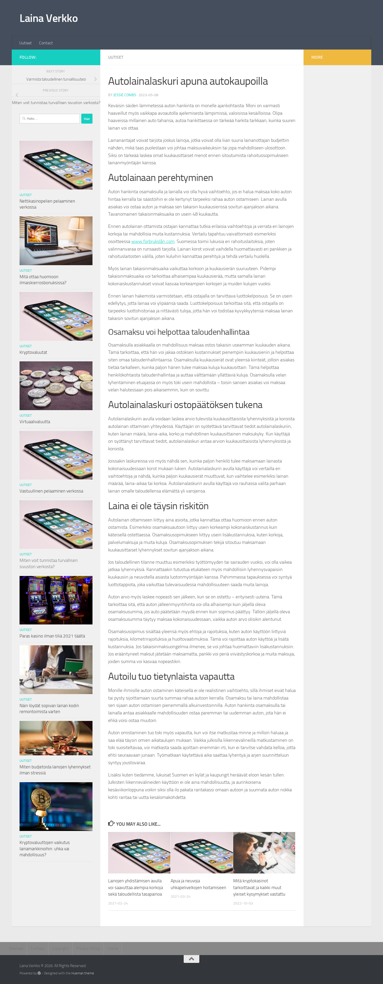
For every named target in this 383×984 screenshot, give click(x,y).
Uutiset (25, 42)
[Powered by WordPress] (39, 973)
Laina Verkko (49, 18)
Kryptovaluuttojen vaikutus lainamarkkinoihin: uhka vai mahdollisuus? (45, 848)
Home (113, 948)
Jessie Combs (124, 95)
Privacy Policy (88, 948)
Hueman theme (82, 973)
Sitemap (16, 948)
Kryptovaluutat (33, 352)
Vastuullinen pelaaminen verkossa (51, 491)
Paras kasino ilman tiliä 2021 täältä (52, 636)
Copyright (60, 948)
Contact (46, 42)
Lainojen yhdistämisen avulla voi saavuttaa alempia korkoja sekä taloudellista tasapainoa (135, 887)
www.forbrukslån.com (153, 241)
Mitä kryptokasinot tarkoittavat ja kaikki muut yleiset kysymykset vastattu (259, 887)
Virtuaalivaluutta (35, 421)
